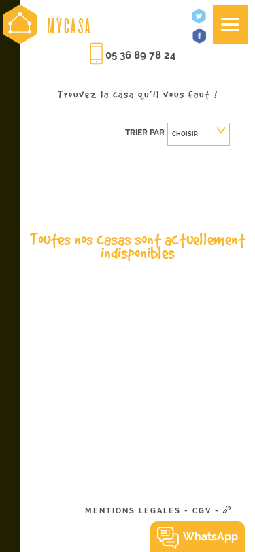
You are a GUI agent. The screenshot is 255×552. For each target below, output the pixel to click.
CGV (201, 510)
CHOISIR (185, 134)
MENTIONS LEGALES (133, 510)
